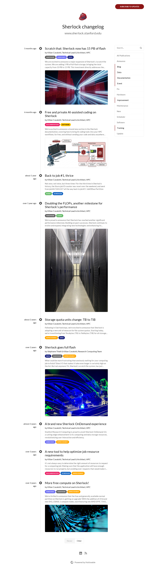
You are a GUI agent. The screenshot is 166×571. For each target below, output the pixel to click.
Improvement (123, 100)
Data (119, 72)
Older (79, 541)
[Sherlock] (83, 17)
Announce (121, 61)
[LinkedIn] (82, 553)
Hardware (121, 94)
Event (119, 83)
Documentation (123, 78)
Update (120, 133)
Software (121, 122)
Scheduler (121, 117)
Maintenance (122, 106)
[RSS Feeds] (86, 553)
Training (120, 128)
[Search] (141, 48)
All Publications (123, 55)
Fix (118, 89)
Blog (119, 67)
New (119, 111)
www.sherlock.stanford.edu (83, 33)
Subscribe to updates (129, 7)
